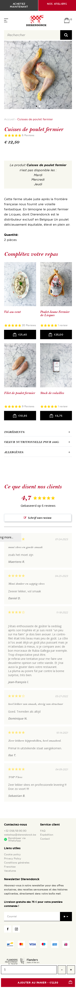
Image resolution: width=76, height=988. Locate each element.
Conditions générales (16, 862)
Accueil (9, 119)
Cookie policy (12, 854)
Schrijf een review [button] (39, 518)
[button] (36, 106)
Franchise (10, 866)
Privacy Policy (12, 858)
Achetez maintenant (19, 5)
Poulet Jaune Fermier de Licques (55, 313)
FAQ (42, 831)
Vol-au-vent (12, 312)
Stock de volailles (52, 393)
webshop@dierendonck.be (20, 834)
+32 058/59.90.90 (15, 831)
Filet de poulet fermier (19, 393)
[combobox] (32, 35)
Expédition (46, 834)
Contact (45, 839)
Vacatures (10, 871)
